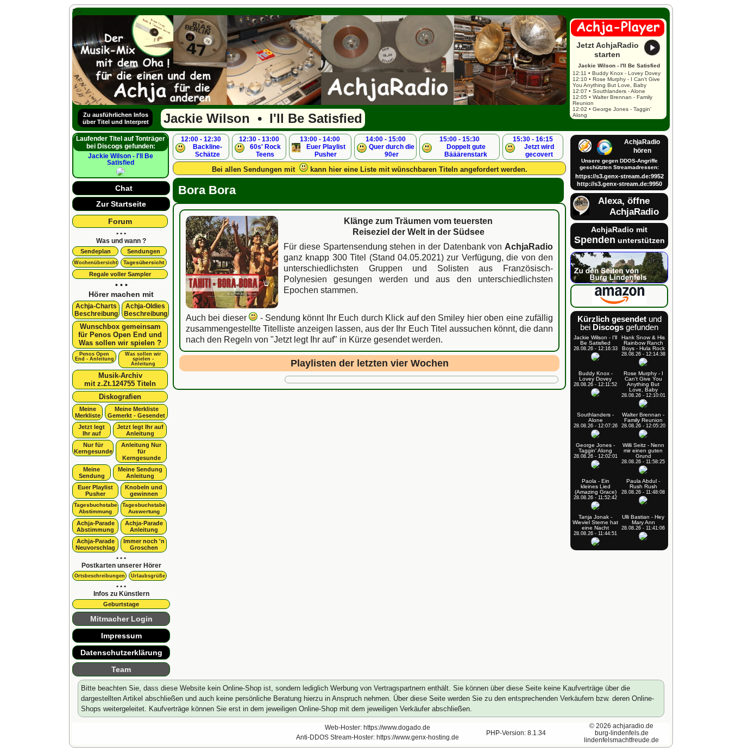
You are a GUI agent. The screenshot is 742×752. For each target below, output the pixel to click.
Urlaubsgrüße (148, 576)
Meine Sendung (92, 472)
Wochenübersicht (95, 262)
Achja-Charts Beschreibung (96, 310)
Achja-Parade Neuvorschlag (95, 544)
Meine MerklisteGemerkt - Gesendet (136, 412)
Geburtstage (121, 604)
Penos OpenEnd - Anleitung (94, 356)
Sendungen (143, 251)
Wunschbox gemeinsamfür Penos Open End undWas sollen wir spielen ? (120, 334)
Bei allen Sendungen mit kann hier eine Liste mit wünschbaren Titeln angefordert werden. (369, 169)
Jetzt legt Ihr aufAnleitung (140, 430)
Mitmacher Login (121, 618)
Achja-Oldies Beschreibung (145, 310)
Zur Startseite (121, 204)
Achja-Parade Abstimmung (96, 526)
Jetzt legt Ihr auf (91, 430)
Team (121, 669)
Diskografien (120, 397)
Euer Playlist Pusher (95, 490)
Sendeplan (95, 251)
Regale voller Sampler (120, 274)
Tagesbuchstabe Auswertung (144, 508)
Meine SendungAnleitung (140, 472)
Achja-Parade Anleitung (144, 526)
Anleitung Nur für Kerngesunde (141, 451)
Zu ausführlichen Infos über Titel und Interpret (116, 118)
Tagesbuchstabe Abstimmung (95, 508)
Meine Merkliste (87, 412)
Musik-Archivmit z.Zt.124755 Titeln (120, 379)
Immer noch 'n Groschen (144, 544)
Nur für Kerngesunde (93, 448)
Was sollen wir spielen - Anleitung (143, 358)
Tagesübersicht (143, 262)
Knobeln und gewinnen (143, 490)
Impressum (121, 635)
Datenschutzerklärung (121, 652)
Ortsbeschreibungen (99, 576)
